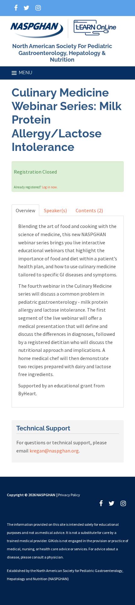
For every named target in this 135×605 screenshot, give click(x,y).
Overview (25, 210)
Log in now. (50, 187)
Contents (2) (89, 210)
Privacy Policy (69, 494)
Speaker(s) (55, 210)
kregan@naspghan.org (54, 450)
